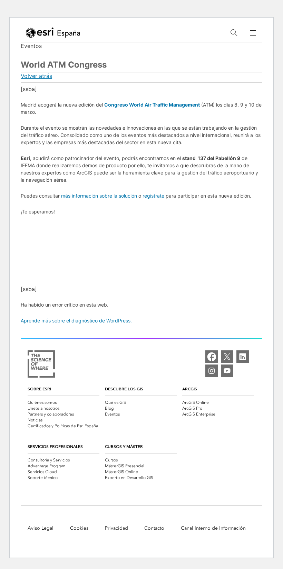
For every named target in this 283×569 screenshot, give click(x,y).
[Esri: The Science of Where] (41, 364)
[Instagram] (211, 371)
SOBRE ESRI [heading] (39, 388)
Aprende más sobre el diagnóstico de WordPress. (76, 320)
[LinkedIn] (242, 356)
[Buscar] (234, 32)
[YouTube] (227, 371)
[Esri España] (53, 33)
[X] (227, 356)
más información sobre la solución (99, 196)
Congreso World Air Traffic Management (152, 105)
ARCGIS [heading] (189, 388)
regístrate (153, 196)
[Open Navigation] (253, 32)
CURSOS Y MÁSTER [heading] (124, 446)
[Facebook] (211, 356)
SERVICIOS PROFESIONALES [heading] (55, 446)
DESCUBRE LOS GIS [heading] (124, 388)
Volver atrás (36, 75)
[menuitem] (63, 402)
